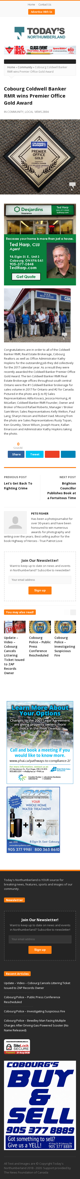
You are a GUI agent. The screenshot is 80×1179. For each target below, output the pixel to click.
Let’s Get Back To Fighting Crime (18, 485)
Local (29, 112)
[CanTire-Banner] (40, 50)
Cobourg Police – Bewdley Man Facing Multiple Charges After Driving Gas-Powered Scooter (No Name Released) (36, 1025)
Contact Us (44, 4)
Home (31, 4)
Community (25, 67)
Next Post (68, 477)
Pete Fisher (39, 513)
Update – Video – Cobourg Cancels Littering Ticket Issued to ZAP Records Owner (14, 655)
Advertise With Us (41, 12)
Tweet (35, 454)
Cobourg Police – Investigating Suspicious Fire (64, 646)
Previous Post (15, 477)
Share (16, 454)
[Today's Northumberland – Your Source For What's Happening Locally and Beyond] (40, 33)
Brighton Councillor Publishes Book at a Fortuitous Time (61, 490)
